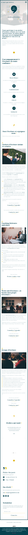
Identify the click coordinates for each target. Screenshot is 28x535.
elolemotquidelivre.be (11, 492)
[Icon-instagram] (8, 496)
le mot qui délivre (7, 2)
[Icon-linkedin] (6, 496)
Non (15, 533)
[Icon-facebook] (3, 496)
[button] (14, 205)
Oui (13, 533)
